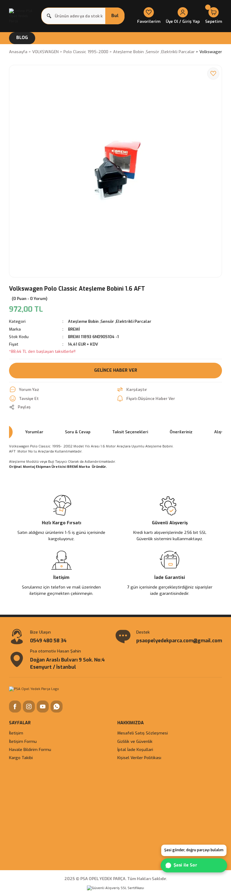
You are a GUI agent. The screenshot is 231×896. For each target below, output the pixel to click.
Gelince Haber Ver (115, 370)
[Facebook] (15, 707)
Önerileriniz (181, 431)
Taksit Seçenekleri (130, 431)
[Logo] (23, 16)
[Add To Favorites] (213, 74)
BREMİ (74, 329)
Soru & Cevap (78, 431)
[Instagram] (29, 707)
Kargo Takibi (21, 757)
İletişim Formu (23, 741)
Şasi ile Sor (185, 865)
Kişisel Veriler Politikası (139, 757)
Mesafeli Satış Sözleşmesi (142, 733)
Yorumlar (34, 431)
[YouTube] (43, 707)
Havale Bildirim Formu (30, 749)
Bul (115, 16)
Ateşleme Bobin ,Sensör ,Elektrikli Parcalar (109, 321)
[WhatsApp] (57, 707)
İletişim (16, 733)
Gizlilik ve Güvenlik (134, 741)
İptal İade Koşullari (135, 749)
